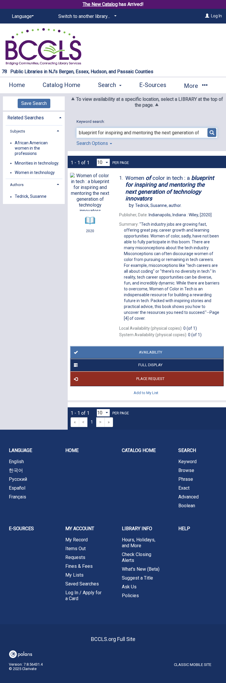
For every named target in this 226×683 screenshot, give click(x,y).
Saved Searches (82, 584)
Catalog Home (61, 84)
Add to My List (146, 392)
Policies (130, 595)
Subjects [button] (17, 131)
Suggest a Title (137, 578)
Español (17, 488)
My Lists (74, 575)
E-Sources (152, 84)
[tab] (34, 117)
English (16, 461)
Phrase (185, 479)
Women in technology (35, 172)
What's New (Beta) (140, 569)
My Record (76, 540)
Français (17, 497)
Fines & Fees (79, 566)
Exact (184, 488)
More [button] (192, 85)
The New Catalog (100, 4)
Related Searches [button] (25, 117)
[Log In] (207, 16)
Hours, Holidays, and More (138, 542)
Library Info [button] (137, 528)
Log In (216, 16)
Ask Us (129, 587)
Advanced (188, 497)
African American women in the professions (31, 148)
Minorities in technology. (37, 163)
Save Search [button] (34, 103)
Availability (150, 352)
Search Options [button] (93, 143)
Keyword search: (91, 121)
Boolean (186, 505)
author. (158, 205)
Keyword (187, 461)
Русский (18, 479)
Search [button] (107, 84)
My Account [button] (79, 528)
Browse (186, 470)
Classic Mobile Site (192, 664)
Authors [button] (17, 185)
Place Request (150, 378)
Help (184, 528)
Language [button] (20, 450)
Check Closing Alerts (136, 557)
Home (17, 84)
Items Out (75, 548)
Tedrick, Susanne (30, 196)
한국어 (16, 470)
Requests (75, 557)
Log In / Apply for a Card (83, 595)
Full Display (150, 365)
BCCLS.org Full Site (113, 639)
